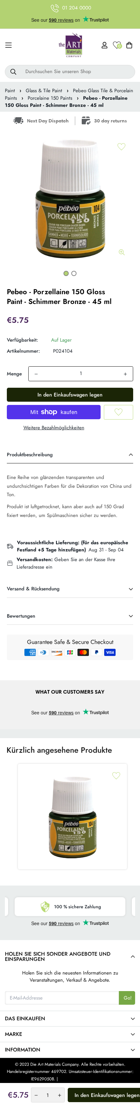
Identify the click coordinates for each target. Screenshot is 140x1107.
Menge (14, 373)
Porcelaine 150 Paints (50, 98)
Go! (128, 997)
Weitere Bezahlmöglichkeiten (53, 427)
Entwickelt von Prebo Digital (84, 1079)
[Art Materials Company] (70, 45)
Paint (10, 90)
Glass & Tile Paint (44, 90)
